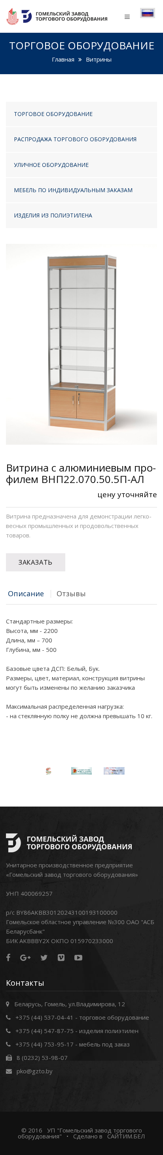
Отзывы (71, 593)
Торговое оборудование (53, 114)
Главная (63, 59)
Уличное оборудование (51, 164)
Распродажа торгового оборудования (75, 139)
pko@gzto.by (35, 1071)
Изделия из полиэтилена (53, 215)
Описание (26, 593)
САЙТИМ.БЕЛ (126, 1136)
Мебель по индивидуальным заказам (73, 190)
